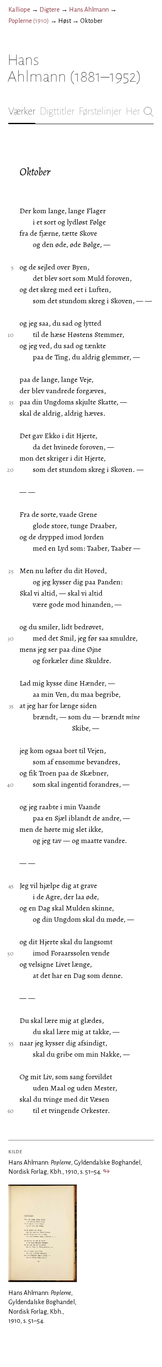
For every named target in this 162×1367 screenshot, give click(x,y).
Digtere (49, 9)
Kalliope (19, 9)
